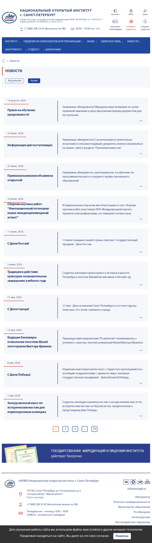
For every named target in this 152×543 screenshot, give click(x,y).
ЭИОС (130, 15)
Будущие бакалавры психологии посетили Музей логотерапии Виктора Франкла (29, 342)
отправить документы (131, 28)
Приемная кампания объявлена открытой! (30, 178)
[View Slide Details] (76, 453)
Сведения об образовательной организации (52, 41)
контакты (115, 15)
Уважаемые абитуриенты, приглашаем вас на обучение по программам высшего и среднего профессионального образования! (98, 176)
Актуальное (14, 80)
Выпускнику (53, 49)
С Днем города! (18, 309)
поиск (145, 15)
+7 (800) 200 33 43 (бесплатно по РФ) (45, 28)
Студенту (33, 49)
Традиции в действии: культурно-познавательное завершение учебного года (27, 276)
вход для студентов (145, 28)
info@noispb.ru (136, 488)
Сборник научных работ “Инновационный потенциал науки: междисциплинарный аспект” (28, 211)
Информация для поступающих (29, 145)
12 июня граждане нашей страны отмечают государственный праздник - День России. (99, 242)
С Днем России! (18, 243)
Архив (34, 80)
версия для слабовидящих (115, 28)
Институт (11, 41)
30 (94, 428)
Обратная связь (111, 41)
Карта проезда (35, 497)
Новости (132, 41)
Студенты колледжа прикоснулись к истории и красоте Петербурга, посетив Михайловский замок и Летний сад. (96, 275)
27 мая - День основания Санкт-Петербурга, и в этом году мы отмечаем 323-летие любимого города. (99, 308)
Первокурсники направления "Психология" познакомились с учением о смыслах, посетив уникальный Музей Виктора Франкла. (102, 340)
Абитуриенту (13, 49)
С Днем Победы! (19, 374)
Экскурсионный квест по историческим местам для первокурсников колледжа (26, 408)
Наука (91, 41)
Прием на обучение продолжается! (21, 112)
